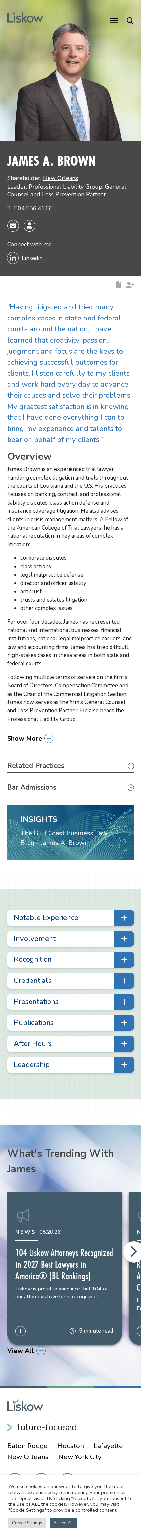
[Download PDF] (119, 284)
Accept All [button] (63, 1523)
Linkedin (32, 258)
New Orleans (60, 178)
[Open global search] (130, 20)
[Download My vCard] (29, 226)
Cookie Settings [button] (27, 1523)
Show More (24, 738)
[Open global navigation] (114, 20)
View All (20, 1350)
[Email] (13, 225)
